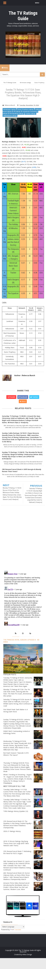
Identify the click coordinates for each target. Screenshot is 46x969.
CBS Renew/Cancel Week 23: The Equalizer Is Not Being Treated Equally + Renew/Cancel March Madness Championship (17, 824)
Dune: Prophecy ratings (25, 109)
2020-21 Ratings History (12, 831)
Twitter (35, 397)
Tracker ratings (30, 113)
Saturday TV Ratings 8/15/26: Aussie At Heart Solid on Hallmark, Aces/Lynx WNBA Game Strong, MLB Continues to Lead (17, 702)
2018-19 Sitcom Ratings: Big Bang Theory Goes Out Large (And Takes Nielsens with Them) (16, 843)
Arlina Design (27, 954)
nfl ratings (17, 111)
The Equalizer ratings (16, 113)
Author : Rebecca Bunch (24, 375)
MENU (37, 3)
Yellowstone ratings (10, 115)
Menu (5, 68)
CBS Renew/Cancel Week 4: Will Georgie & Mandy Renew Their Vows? (21, 470)
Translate (17, 929)
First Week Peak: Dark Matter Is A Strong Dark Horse (15, 710)
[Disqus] (23, 539)
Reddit (12, 397)
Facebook (23, 397)
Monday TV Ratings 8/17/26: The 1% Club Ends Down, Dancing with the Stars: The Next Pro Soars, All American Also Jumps (17, 692)
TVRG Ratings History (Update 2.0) (15, 811)
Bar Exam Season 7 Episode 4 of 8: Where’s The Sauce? (16, 754)
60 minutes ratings (9, 109)
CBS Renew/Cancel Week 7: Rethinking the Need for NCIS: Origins (17, 852)
